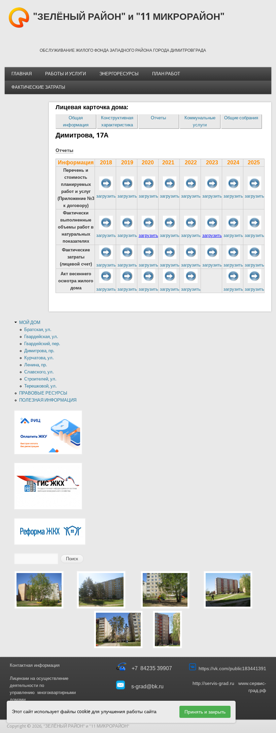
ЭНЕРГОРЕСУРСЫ (119, 73)
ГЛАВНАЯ (21, 73)
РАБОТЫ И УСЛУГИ (65, 73)
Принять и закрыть (205, 712)
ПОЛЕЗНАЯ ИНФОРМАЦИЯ (47, 400)
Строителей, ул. (40, 378)
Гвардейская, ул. (41, 336)
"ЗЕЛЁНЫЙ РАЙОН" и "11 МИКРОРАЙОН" (129, 16)
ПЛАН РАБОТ (166, 73)
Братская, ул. (37, 329)
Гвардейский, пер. (42, 343)
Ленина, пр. (35, 364)
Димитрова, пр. (39, 350)
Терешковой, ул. (40, 386)
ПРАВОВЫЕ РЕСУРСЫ (43, 393)
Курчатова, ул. (39, 357)
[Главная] (19, 26)
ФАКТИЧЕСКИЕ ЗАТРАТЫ (38, 87)
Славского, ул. (39, 371)
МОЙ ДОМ (29, 322)
